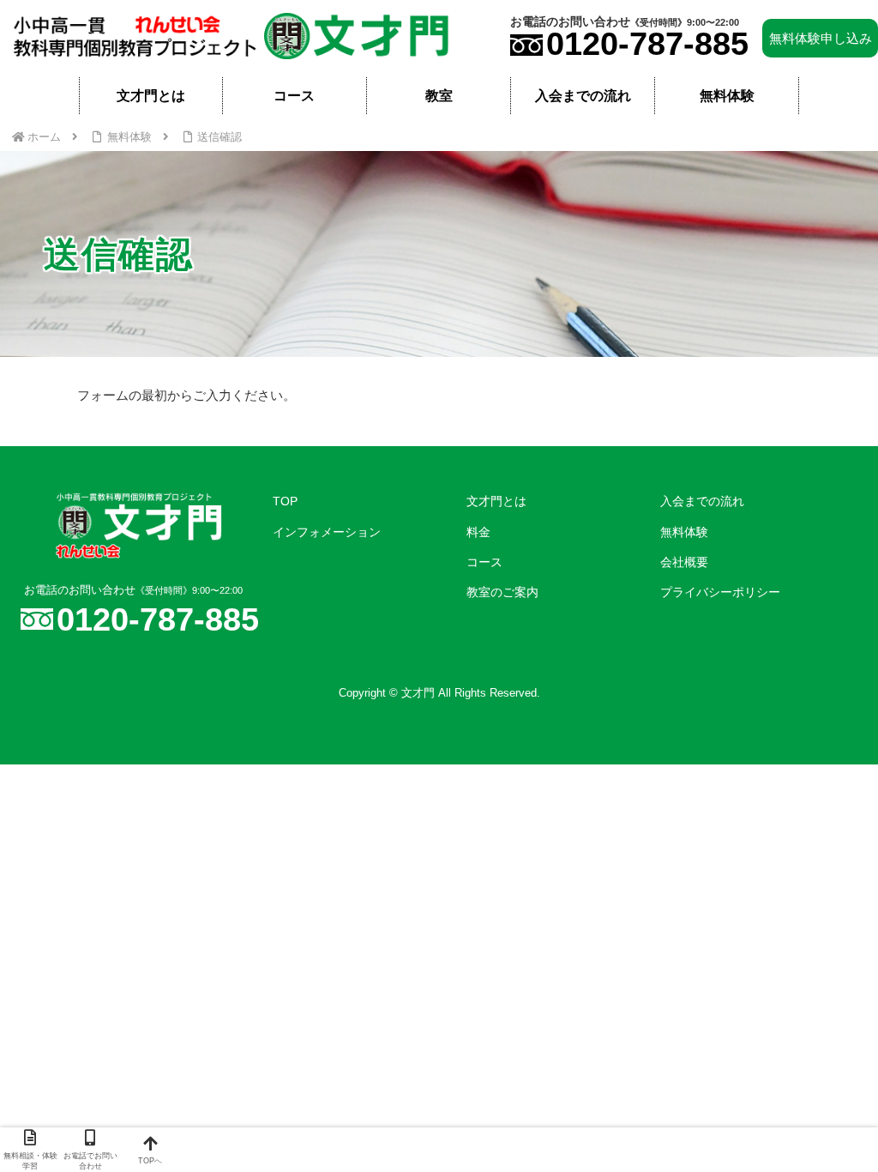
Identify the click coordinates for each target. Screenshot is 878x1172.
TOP (285, 501)
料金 (478, 532)
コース (484, 562)
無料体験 (684, 532)
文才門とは (496, 501)
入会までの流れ (702, 501)
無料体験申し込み (820, 38)
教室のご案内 (502, 592)
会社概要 (684, 562)
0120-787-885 (647, 44)
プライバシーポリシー (720, 592)
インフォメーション (327, 532)
